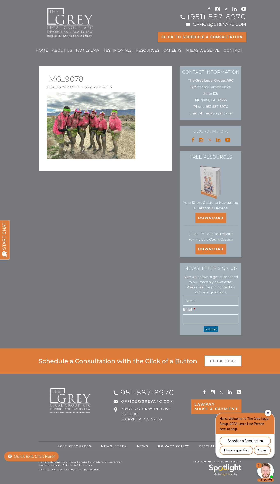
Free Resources (74, 446)
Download (210, 218)
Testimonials (117, 50)
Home (42, 50)
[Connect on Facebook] (209, 9)
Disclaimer (211, 446)
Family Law (87, 50)
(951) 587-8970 (216, 16)
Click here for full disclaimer (77, 465)
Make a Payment (216, 406)
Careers (172, 50)
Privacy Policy (173, 446)
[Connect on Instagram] (217, 9)
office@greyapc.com (219, 24)
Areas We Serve (203, 50)
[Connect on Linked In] (234, 9)
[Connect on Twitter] (226, 9)
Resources (147, 50)
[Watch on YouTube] (243, 9)
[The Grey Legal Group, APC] (71, 21)
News (142, 446)
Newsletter (114, 446)
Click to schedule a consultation (202, 37)
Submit (211, 329)
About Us (62, 50)
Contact (233, 50)
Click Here (223, 361)
